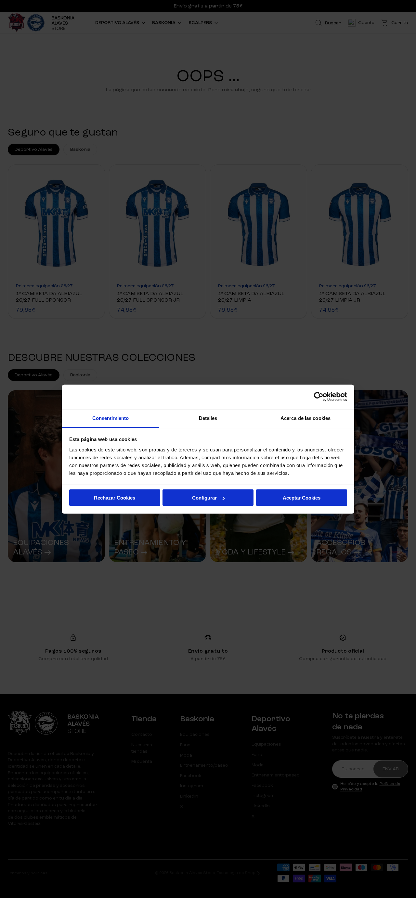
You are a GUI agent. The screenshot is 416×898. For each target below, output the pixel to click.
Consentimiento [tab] (110, 418)
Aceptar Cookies (301, 498)
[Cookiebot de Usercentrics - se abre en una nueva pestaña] (318, 397)
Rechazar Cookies (114, 498)
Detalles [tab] (208, 418)
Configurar (204, 498)
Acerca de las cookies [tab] (305, 418)
